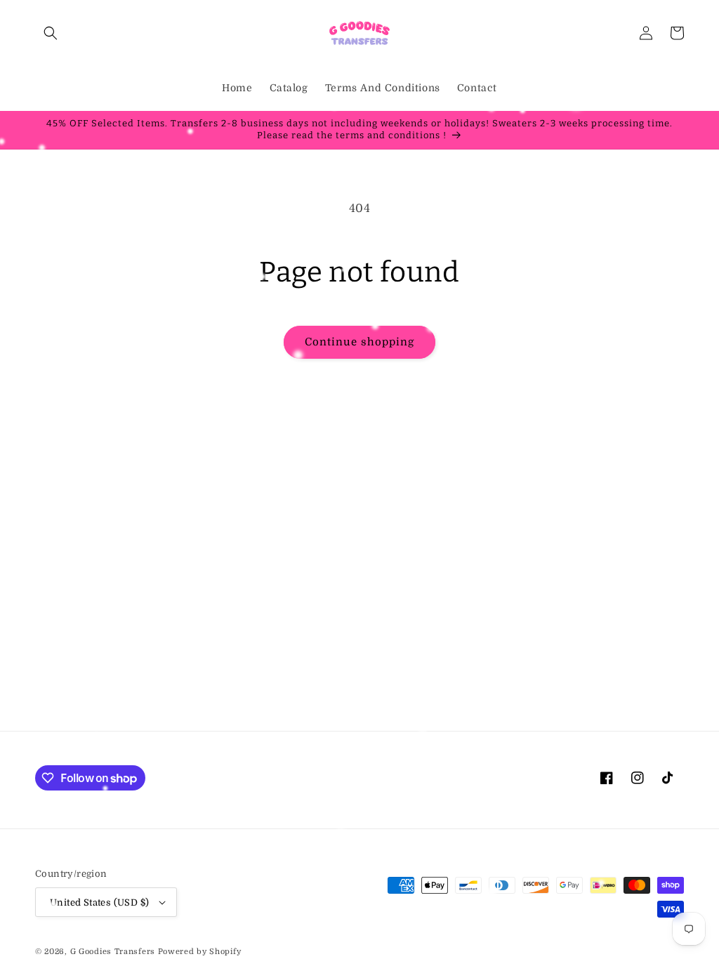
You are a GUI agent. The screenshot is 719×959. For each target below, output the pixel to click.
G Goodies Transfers (112, 951)
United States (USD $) (99, 902)
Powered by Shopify (200, 951)
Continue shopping (359, 342)
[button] (50, 33)
